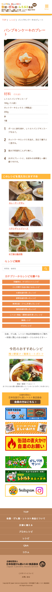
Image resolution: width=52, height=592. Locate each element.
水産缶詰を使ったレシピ (26, 292)
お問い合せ (26, 577)
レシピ (26, 538)
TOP (26, 511)
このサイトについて (26, 573)
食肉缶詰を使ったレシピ (26, 309)
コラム (26, 552)
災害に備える (26, 525)
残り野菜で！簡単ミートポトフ (26, 354)
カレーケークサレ (16, 203)
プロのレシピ (26, 326)
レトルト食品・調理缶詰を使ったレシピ (26, 314)
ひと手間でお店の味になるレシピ (26, 287)
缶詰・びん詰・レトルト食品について (26, 518)
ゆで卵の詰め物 (15, 254)
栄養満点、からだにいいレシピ (26, 281)
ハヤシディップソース (18, 228)
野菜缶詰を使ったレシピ (26, 298)
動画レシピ (26, 320)
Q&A (26, 545)
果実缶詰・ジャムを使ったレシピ (26, 303)
